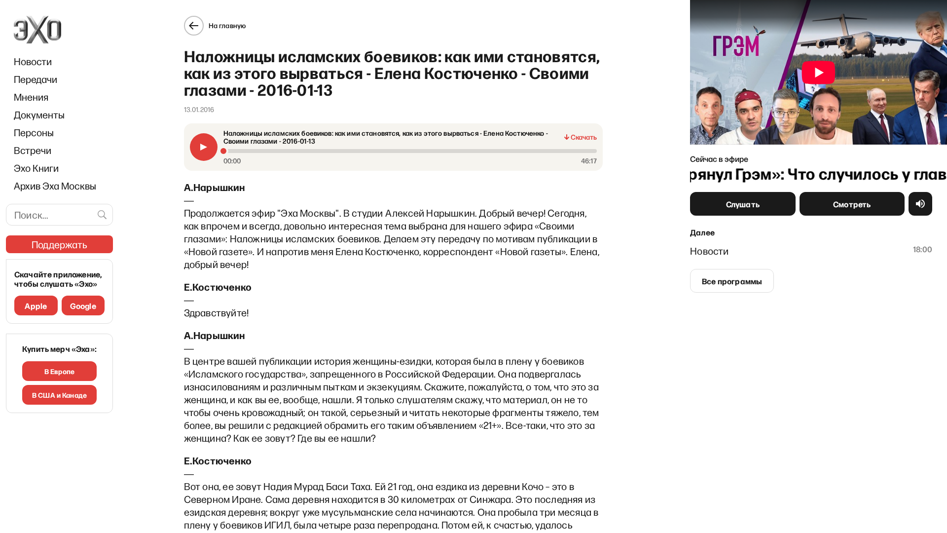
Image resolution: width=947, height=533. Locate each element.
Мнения (31, 96)
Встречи (32, 150)
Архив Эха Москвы (55, 185)
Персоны (34, 132)
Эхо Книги (36, 167)
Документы (39, 114)
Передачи (35, 79)
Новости (33, 61)
